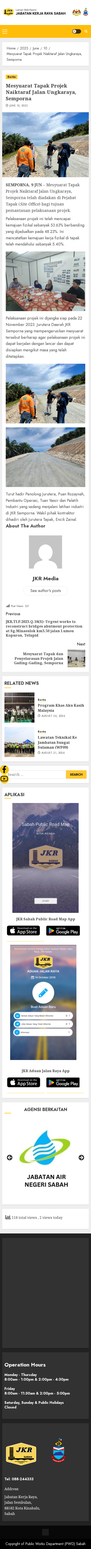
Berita (12, 77)
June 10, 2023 (18, 106)
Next (81, 1158)
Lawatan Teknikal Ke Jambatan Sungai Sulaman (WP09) (57, 742)
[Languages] (45, 1532)
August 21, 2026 (53, 753)
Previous (10, 1158)
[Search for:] (35, 774)
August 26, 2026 (53, 716)
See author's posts (45, 591)
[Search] (86, 31)
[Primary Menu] (4, 31)
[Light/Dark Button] (76, 31)
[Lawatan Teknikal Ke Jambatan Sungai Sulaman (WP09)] (19, 742)
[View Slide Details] (45, 1159)
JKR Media (46, 578)
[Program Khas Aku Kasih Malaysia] (19, 708)
